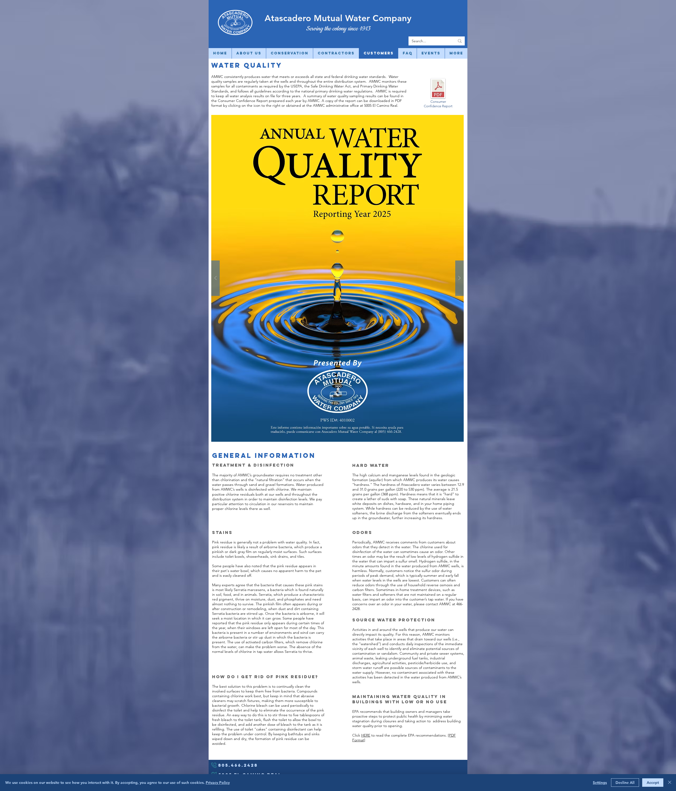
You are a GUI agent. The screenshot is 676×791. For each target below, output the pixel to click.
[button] (337, 278)
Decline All (625, 782)
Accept (653, 782)
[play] (451, 119)
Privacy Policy (218, 782)
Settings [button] (600, 782)
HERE (365, 735)
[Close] (669, 782)
